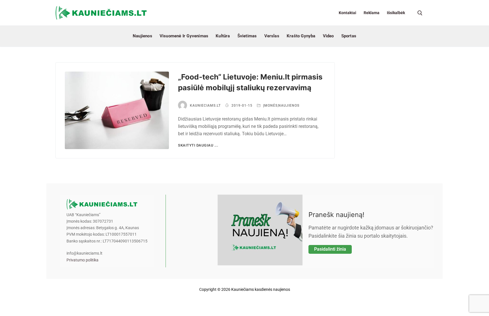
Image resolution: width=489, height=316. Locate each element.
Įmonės (270, 106)
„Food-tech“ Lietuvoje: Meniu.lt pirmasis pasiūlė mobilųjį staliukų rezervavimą (250, 82)
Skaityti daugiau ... (198, 145)
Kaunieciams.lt (205, 106)
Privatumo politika (82, 260)
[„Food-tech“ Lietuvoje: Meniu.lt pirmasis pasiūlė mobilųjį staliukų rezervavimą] (117, 110)
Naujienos (288, 106)
